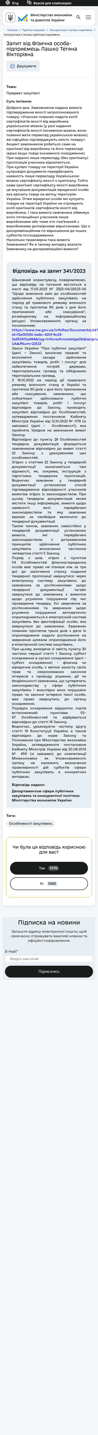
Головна (12, 30)
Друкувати (26, 66)
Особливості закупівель (30, 823)
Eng (15, 3)
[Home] (38, 17)
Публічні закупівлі (33, 30)
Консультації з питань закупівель (71, 30)
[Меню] (88, 17)
